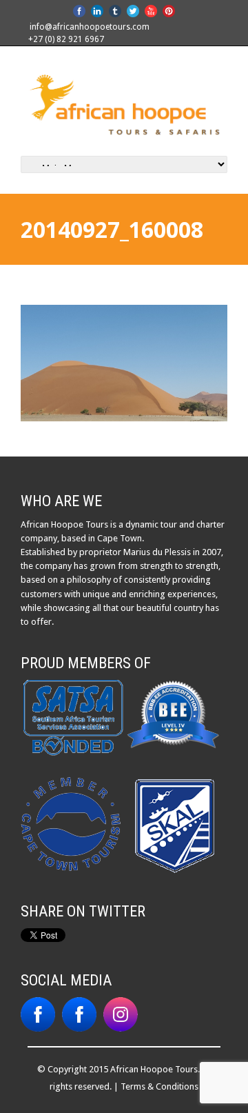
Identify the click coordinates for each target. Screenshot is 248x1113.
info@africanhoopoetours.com (89, 27)
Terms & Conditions (159, 1086)
